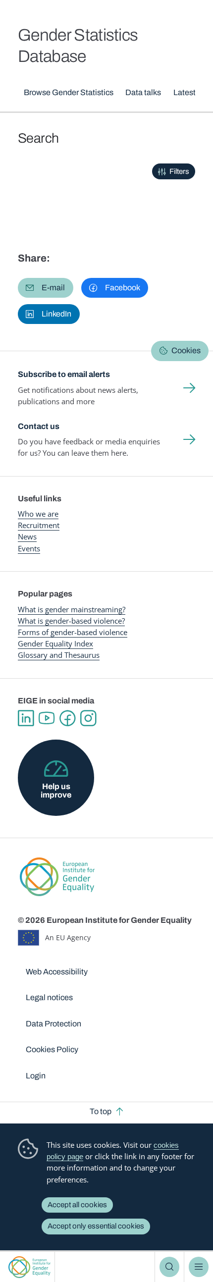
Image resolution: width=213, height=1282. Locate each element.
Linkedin (26, 718)
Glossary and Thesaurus (59, 655)
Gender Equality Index (55, 643)
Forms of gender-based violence (72, 632)
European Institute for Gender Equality (29, 1267)
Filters (179, 171)
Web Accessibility (57, 971)
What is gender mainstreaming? (71, 609)
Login (36, 1075)
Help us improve (56, 790)
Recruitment (38, 525)
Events (29, 548)
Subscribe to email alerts (64, 374)
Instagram (88, 718)
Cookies (186, 350)
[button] (45, 288)
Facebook (67, 718)
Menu (199, 1267)
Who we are (38, 514)
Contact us (38, 426)
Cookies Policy (52, 1049)
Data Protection (53, 1023)
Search (169, 1267)
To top (100, 1111)
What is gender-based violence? (71, 621)
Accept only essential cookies (96, 1226)
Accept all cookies (77, 1205)
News (27, 536)
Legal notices (49, 997)
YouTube (46, 718)
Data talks (143, 92)
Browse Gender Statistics (68, 92)
